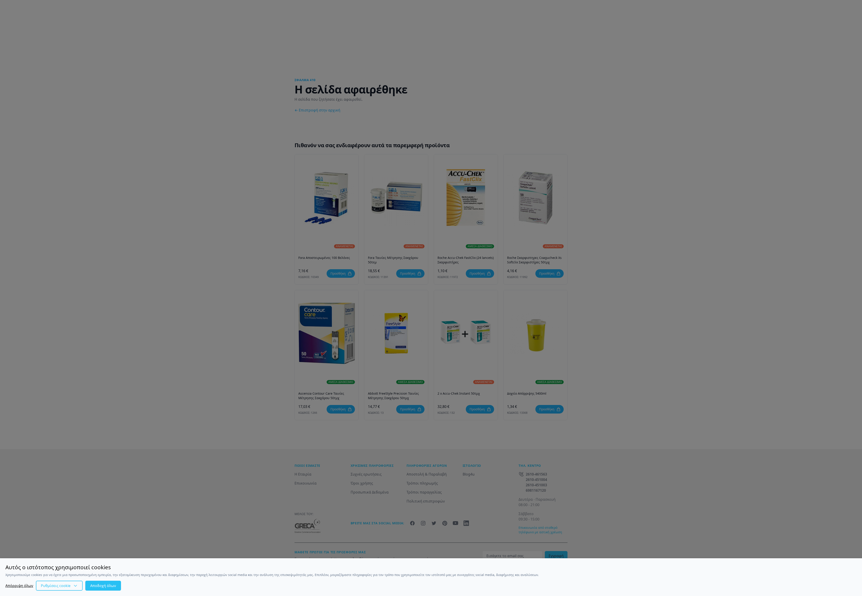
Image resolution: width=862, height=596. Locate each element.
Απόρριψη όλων (19, 585)
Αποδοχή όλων (103, 585)
